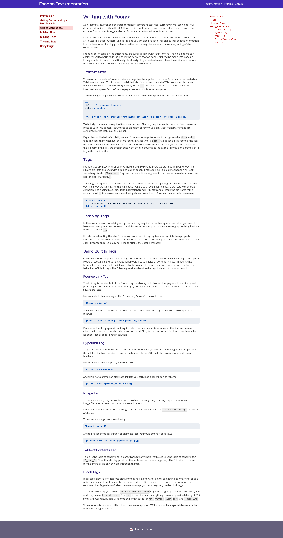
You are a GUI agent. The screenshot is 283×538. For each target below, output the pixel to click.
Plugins (228, 3)
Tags (213, 20)
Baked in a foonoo (144, 529)
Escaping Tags (218, 23)
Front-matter (217, 16)
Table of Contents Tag (225, 39)
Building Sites (47, 32)
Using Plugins (47, 46)
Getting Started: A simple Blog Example (53, 22)
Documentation (213, 3)
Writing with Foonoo (51, 27)
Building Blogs (48, 37)
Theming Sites (48, 41)
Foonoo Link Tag (222, 29)
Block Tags (219, 42)
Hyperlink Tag (220, 32)
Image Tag (219, 36)
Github (239, 3)
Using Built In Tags (220, 26)
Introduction (47, 15)
